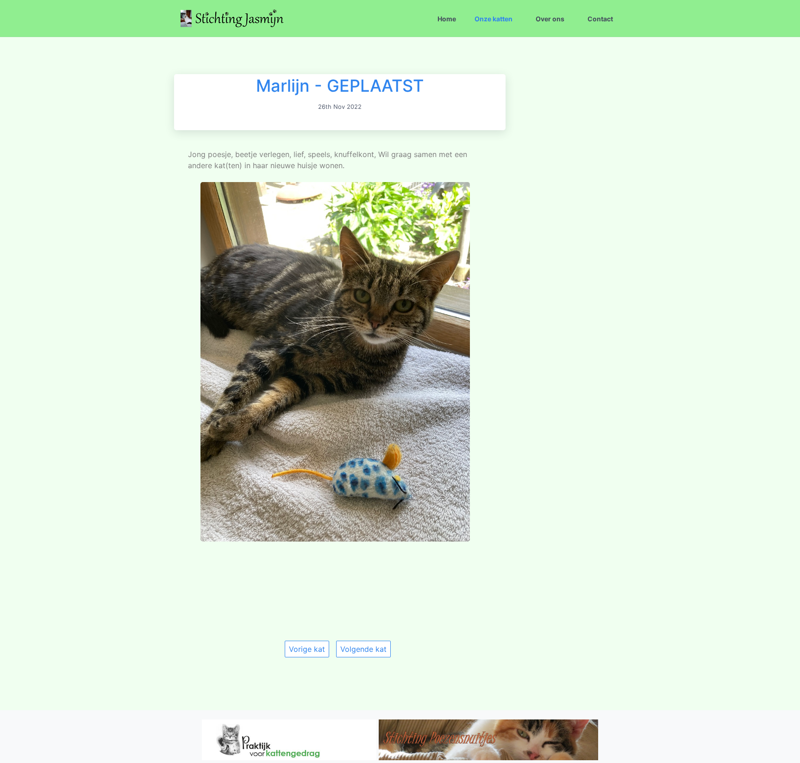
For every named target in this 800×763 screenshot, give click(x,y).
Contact (600, 19)
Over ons (550, 19)
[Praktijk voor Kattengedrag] (289, 757)
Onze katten (493, 19)
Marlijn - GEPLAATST (340, 86)
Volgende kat (363, 649)
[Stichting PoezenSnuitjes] (489, 757)
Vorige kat (307, 649)
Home (447, 19)
